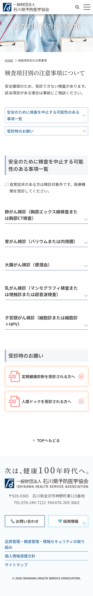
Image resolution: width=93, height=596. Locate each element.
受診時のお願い (20, 131)
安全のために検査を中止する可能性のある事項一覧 (43, 115)
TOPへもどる (48, 440)
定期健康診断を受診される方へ (48, 376)
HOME (9, 60)
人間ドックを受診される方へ (46, 401)
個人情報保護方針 (20, 556)
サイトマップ (16, 564)
